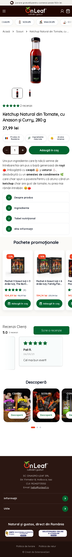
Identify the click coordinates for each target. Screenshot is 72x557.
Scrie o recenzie (51, 330)
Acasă (6, 31)
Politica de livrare (25, 546)
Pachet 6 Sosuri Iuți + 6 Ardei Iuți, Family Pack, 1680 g (49, 282)
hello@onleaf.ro (40, 487)
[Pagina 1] (33, 427)
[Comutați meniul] (4, 11)
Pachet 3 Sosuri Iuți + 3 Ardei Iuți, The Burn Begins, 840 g (17, 282)
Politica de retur (47, 546)
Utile (7, 508)
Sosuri (19, 31)
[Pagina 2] (37, 427)
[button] (11, 105)
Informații (10, 498)
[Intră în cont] (62, 11)
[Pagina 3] (40, 427)
